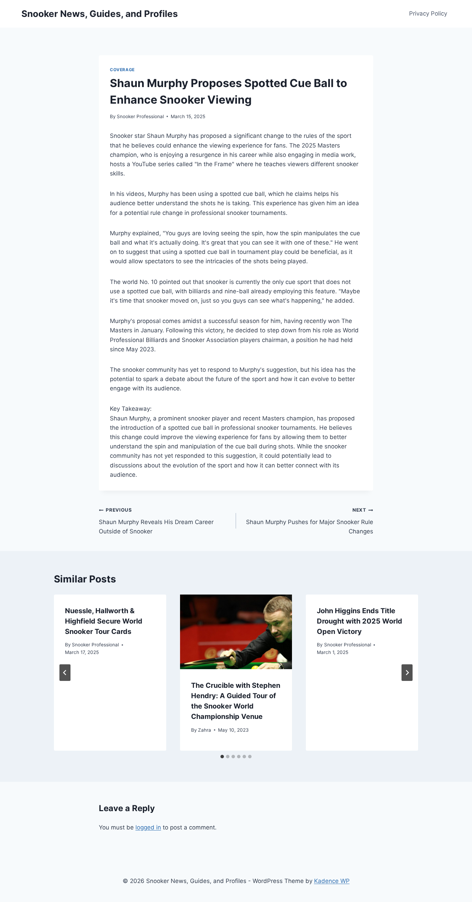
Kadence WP (332, 880)
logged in (148, 827)
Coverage (122, 69)
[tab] (222, 756)
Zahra (204, 730)
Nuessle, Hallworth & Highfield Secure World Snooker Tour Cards (103, 621)
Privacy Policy (428, 13)
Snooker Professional (140, 116)
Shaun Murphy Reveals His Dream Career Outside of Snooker (156, 521)
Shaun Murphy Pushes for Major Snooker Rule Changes (309, 521)
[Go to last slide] (64, 672)
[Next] (407, 672)
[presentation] (236, 632)
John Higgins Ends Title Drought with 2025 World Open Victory (359, 621)
